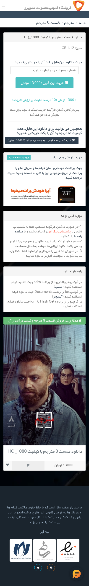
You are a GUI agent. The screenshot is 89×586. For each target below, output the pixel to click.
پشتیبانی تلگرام (60, 231)
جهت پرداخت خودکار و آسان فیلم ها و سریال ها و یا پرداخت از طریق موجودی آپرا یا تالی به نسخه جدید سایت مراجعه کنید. (45, 172)
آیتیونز (58, 296)
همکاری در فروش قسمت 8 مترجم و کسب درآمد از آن (43, 320)
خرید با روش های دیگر (67, 157)
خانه (82, 23)
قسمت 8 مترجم (48, 23)
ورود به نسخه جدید (18, 157)
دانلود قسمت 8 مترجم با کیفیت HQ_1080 (45, 451)
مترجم (69, 23)
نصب (58, 286)
